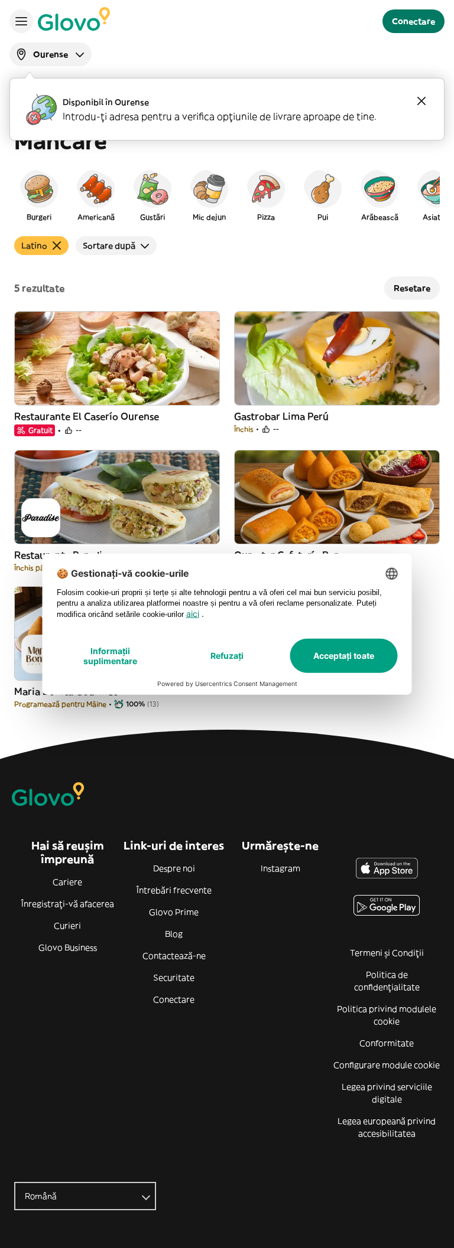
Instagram (280, 868)
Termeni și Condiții (387, 953)
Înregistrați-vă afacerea (67, 904)
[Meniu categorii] (21, 21)
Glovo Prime (174, 912)
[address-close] (421, 101)
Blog (174, 934)
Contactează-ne (174, 955)
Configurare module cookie (386, 1065)
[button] (39, 195)
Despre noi (174, 868)
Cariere (67, 882)
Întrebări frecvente (174, 890)
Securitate (173, 977)
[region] (227, 195)
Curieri (67, 925)
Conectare (173, 999)
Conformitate (386, 1043)
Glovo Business (67, 947)
